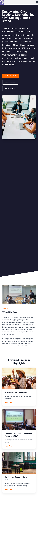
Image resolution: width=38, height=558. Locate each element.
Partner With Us (10, 88)
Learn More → (9, 402)
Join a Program (10, 82)
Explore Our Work (10, 76)
